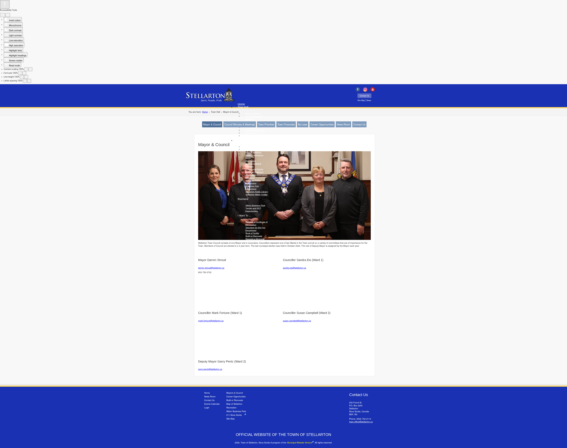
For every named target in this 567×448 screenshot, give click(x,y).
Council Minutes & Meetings (239, 124)
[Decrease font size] (20, 73)
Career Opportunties (236, 396)
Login (206, 407)
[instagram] (366, 89)
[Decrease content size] (26, 69)
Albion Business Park (236, 411)
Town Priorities (266, 124)
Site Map (361, 100)
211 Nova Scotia (234, 415)
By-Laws (302, 124)
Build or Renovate (234, 400)
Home (205, 111)
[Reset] (2, 15)
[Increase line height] (26, 77)
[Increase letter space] (29, 81)
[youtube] (373, 89)
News (368, 100)
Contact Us (364, 95)
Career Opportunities (322, 124)
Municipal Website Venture (299, 442)
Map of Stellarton (234, 404)
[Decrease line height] (22, 77)
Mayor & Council (212, 124)
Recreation (231, 407)
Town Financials (286, 124)
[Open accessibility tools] (4, 4)
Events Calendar (212, 404)
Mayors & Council (234, 392)
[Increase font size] (24, 73)
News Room (343, 124)
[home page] (210, 95)
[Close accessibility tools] (7, 15)
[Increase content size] (30, 69)
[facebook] (358, 89)
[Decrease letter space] (25, 81)
